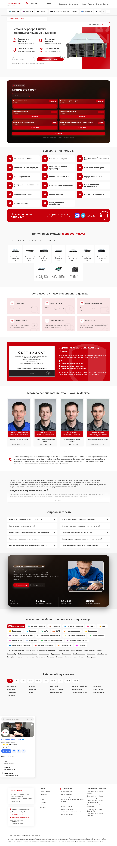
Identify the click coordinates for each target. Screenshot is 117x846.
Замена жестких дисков (68, 111)
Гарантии (91, 4)
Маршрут (7, 751)
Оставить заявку (21, 585)
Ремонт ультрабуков (66, 814)
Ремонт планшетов (66, 804)
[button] (55, 450)
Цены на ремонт (74, 4)
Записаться (34, 106)
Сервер (42, 11)
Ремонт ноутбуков (66, 794)
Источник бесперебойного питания (65, 11)
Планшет (87, 11)
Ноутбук (29, 11)
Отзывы (99, 4)
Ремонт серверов (66, 797)
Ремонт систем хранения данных (71, 817)
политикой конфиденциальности (36, 63)
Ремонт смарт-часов (66, 809)
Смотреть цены (38, 585)
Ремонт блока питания (20, 111)
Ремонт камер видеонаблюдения (70, 812)
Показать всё (58, 133)
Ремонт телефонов (66, 791)
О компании (63, 4)
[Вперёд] (108, 11)
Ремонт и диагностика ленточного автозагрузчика (76, 122)
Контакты (106, 4)
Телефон (15, 11)
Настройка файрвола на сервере (23, 122)
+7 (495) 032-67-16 (34, 4)
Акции (84, 4)
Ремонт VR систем (66, 806)
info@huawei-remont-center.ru (20, 817)
